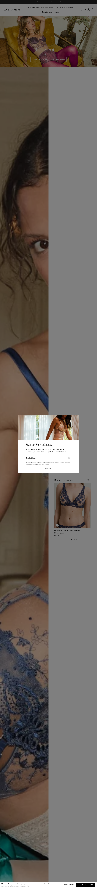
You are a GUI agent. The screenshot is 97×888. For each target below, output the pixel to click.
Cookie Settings (69, 885)
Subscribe (69, 458)
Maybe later (48, 469)
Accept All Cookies (85, 885)
